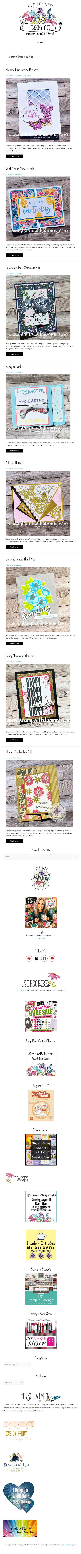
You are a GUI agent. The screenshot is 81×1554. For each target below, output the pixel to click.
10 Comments (9, 468)
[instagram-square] (37, 958)
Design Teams (27, 75)
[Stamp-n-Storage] (41, 1289)
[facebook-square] (45, 958)
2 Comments (9, 75)
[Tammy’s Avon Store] (41, 1333)
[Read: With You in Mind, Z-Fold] (39, 209)
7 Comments (9, 565)
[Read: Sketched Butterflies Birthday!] (39, 110)
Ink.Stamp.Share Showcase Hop (23, 267)
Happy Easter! (13, 366)
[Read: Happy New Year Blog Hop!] (39, 696)
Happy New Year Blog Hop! (20, 656)
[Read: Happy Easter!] (39, 407)
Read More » (14, 156)
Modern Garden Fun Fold (19, 752)
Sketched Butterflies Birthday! (22, 69)
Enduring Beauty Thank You (20, 559)
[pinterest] (29, 958)
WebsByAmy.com (70, 1545)
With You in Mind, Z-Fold (20, 168)
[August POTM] (41, 1105)
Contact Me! (41, 938)
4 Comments (9, 174)
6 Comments (9, 273)
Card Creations (18, 75)
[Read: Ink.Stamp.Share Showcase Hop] (39, 308)
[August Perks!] (41, 1150)
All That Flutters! (15, 463)
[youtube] (52, 958)
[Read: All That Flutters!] (39, 503)
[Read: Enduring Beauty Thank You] (39, 599)
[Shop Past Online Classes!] (41, 1061)
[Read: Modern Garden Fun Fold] (40, 793)
